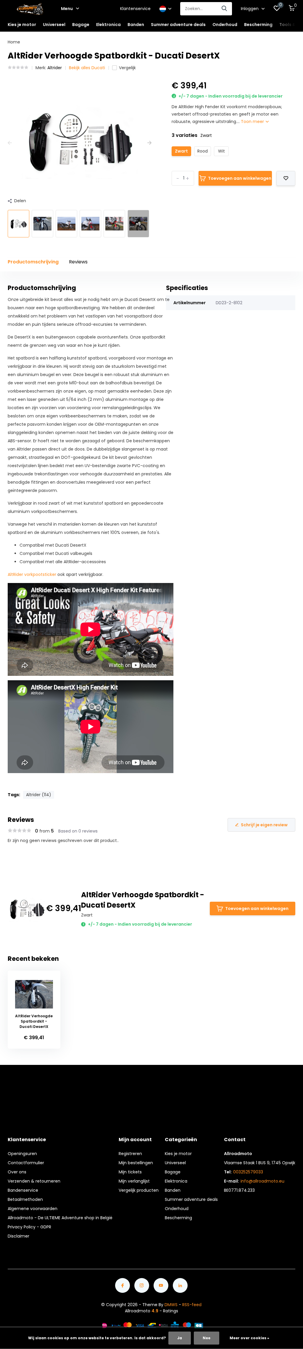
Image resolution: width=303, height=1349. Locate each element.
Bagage (172, 1172)
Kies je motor (178, 1154)
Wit (221, 151)
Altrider (54, 68)
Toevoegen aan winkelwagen (239, 178)
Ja (179, 1337)
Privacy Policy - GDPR (29, 1227)
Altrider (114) (38, 795)
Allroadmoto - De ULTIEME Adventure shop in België (60, 1218)
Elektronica (176, 1181)
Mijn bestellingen (136, 1163)
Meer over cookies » (249, 1337)
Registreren (130, 1154)
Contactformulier (26, 1163)
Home (14, 42)
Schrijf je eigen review (264, 825)
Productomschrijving (33, 261)
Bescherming (178, 1218)
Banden (172, 1190)
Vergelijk (127, 68)
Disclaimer (18, 1236)
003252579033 (248, 1172)
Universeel (175, 1163)
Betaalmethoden (25, 1199)
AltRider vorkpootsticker (32, 574)
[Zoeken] (224, 8)
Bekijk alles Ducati (87, 68)
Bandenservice (23, 1190)
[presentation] (10, 143)
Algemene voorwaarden (32, 1209)
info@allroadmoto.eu (262, 1181)
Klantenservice (135, 9)
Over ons (17, 1172)
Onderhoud (176, 1209)
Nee (206, 1337)
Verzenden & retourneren (34, 1181)
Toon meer (253, 121)
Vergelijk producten (139, 1190)
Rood (202, 151)
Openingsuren (22, 1154)
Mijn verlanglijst (134, 1181)
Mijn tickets (130, 1172)
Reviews (78, 261)
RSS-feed (192, 1305)
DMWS (171, 1305)
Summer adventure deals (178, 24)
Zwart (181, 151)
